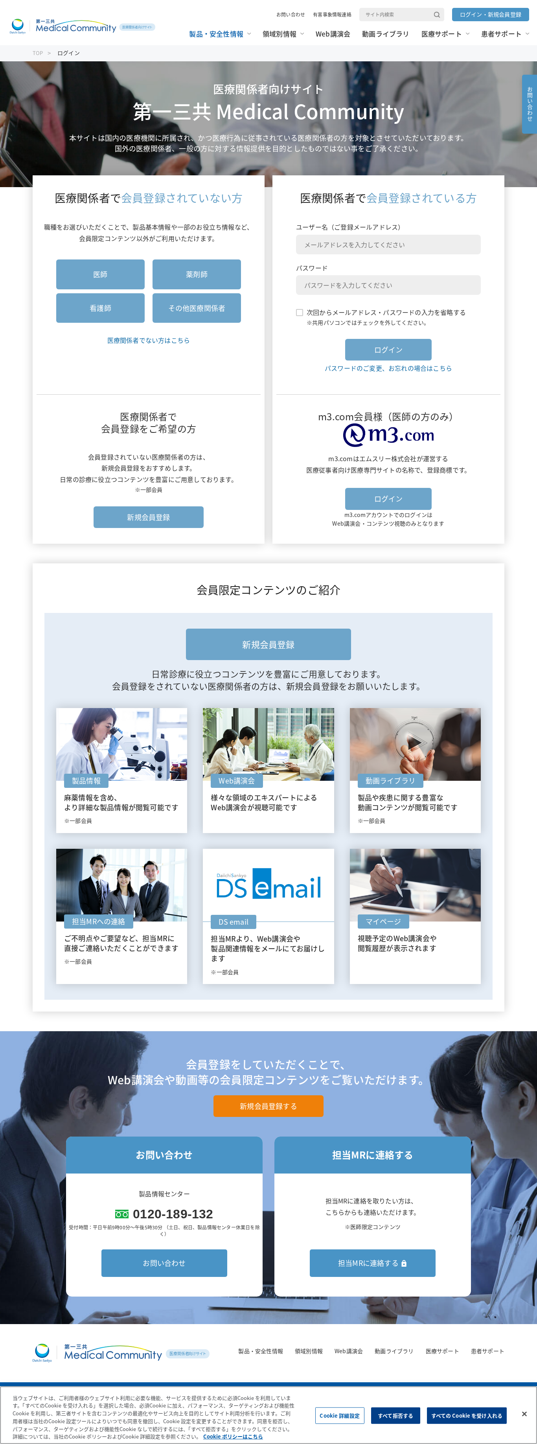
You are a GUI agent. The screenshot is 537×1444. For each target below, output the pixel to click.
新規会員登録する (268, 1106)
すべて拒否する (395, 1415)
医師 (100, 274)
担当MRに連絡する (368, 1263)
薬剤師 (197, 274)
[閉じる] (524, 1414)
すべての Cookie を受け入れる (466, 1415)
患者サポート (487, 1351)
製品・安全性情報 (260, 1351)
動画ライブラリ (394, 1351)
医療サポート (442, 1351)
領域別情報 (309, 1351)
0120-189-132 (173, 1214)
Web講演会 (349, 1351)
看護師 (100, 308)
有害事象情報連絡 (332, 14)
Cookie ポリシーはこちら (233, 1436)
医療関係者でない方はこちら (148, 340)
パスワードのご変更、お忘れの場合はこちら (388, 368)
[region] (268, 1415)
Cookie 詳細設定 (339, 1415)
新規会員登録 (148, 517)
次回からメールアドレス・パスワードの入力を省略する (386, 312)
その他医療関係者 (197, 308)
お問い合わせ (290, 14)
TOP (38, 53)
